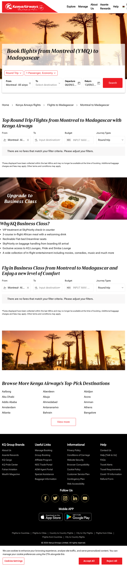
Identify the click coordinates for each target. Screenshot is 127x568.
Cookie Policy (73, 469)
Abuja (46, 396)
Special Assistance (44, 474)
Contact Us (105, 450)
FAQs (103, 460)
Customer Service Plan (78, 474)
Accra (87, 396)
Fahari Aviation (9, 469)
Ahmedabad (50, 402)
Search (113, 82)
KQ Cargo (7, 460)
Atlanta (6, 412)
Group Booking (42, 455)
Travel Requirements (110, 469)
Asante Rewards (105, 6)
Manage (83, 6)
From (8, 81)
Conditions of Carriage (78, 455)
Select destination (46, 84)
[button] (41, 73)
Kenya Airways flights (28, 105)
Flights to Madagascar (60, 105)
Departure (70, 81)
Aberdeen (48, 391)
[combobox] (16, 140)
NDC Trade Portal (43, 464)
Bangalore (90, 412)
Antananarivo (51, 407)
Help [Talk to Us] (108, 455)
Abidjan (88, 391)
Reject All (112, 560)
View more (63, 421)
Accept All (89, 560)
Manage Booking (43, 450)
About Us (94, 6)
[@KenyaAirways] (55, 498)
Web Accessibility (75, 483)
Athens (88, 407)
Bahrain (47, 412)
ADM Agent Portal (44, 469)
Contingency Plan (76, 479)
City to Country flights (75, 537)
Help (116, 6)
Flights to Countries (20, 533)
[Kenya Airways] (45, 498)
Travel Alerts (106, 464)
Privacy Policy (74, 450)
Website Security (75, 460)
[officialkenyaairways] (65, 498)
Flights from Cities (104, 533)
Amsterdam (9, 407)
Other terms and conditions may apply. (44, 166)
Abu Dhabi (8, 396)
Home (5, 105)
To (37, 81)
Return (88, 81)
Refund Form (106, 479)
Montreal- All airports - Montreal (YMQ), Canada (17, 84)
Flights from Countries (52, 537)
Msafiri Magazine (11, 474)
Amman (88, 402)
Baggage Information (46, 479)
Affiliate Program (43, 460)
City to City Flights (84, 533)
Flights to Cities (39, 533)
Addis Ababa (9, 402)
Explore (71, 6)
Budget (68, 133)
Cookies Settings (13, 560)
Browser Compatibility (78, 464)
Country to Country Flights (61, 533)
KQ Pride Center (10, 464)
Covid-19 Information (111, 474)
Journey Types (103, 133)
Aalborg (6, 391)
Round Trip (12, 73)
